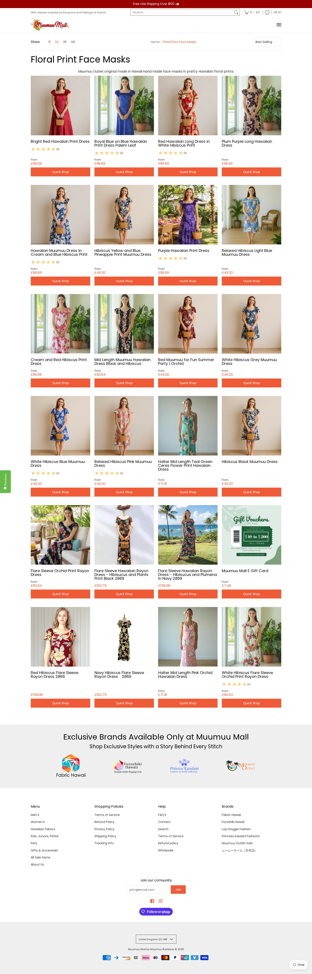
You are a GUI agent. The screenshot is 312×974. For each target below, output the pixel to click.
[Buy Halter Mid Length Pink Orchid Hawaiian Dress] (188, 637)
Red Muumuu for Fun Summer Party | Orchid (186, 361)
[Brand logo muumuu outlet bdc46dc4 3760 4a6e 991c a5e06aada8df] (241, 765)
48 (73, 42)
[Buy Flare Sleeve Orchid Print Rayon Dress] (60, 535)
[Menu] (278, 25)
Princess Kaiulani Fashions (241, 836)
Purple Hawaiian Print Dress (183, 250)
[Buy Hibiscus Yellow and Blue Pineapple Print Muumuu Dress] (124, 214)
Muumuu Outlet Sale (237, 843)
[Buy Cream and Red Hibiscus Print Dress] (60, 324)
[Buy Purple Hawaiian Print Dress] (188, 214)
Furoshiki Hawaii (233, 822)
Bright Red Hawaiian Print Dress (60, 141)
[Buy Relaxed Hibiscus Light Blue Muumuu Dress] (251, 214)
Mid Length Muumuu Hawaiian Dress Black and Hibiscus (122, 361)
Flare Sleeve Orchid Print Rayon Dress (60, 572)
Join (178, 889)
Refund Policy (104, 822)
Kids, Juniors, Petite (45, 836)
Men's (35, 815)
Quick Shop (60, 172)
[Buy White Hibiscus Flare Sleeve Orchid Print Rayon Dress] (251, 637)
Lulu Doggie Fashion (236, 829)
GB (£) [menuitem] (277, 12)
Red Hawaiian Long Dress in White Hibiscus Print (184, 143)
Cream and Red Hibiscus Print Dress (59, 361)
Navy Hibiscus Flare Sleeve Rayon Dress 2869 (119, 674)
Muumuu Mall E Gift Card (245, 570)
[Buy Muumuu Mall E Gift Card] (251, 535)
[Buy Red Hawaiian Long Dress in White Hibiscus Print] (188, 105)
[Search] (236, 12)
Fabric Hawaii (231, 815)
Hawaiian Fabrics (43, 829)
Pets (34, 843)
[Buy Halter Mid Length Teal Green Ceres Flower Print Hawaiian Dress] (188, 426)
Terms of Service (107, 815)
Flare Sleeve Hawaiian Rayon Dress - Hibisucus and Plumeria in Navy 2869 (187, 574)
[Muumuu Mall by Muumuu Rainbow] (51, 25)
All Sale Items (40, 857)
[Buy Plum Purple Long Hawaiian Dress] (251, 105)
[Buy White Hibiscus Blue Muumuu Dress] (60, 426)
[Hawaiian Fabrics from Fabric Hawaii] (71, 765)
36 (65, 42)
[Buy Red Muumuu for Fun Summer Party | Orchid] (188, 324)
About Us (37, 864)
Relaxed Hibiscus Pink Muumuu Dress (123, 463)
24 (57, 42)
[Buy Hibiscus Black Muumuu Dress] (251, 426)
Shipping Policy (105, 836)
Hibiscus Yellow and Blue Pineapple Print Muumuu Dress (122, 252)
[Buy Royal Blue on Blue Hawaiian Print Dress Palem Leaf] (124, 105)
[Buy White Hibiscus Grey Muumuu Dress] (251, 324)
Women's (38, 822)
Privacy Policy (104, 829)
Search (163, 829)
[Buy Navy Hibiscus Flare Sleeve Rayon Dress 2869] (124, 637)
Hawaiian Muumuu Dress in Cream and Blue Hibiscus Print (59, 252)
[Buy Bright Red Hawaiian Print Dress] (60, 105)
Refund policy (168, 843)
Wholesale (165, 850)
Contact (164, 822)
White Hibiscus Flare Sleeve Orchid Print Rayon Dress (247, 674)
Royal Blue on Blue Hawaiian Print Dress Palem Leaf (120, 143)
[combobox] (182, 12)
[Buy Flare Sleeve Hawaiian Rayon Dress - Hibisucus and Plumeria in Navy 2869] (188, 535)
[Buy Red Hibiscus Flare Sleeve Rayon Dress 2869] (60, 637)
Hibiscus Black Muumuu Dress (250, 461)
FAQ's (162, 815)
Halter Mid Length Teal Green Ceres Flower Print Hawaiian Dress (185, 465)
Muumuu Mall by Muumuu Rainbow (151, 949)
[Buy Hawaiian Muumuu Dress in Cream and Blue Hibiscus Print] (60, 214)
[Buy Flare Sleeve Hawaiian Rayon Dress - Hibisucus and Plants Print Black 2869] (124, 535)
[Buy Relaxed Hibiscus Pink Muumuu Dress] (124, 426)
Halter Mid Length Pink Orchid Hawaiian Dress (185, 674)
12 (49, 42)
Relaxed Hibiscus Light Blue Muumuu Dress (247, 252)
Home (155, 42)
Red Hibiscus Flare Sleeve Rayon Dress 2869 (54, 674)
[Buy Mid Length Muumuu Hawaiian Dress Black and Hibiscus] (124, 324)
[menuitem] (252, 12)
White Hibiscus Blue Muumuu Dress (58, 463)
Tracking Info (104, 843)
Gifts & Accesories (44, 850)
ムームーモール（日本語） (239, 850)
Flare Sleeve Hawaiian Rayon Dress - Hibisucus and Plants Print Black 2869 (121, 574)
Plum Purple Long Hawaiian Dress (247, 143)
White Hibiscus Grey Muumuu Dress (249, 361)
